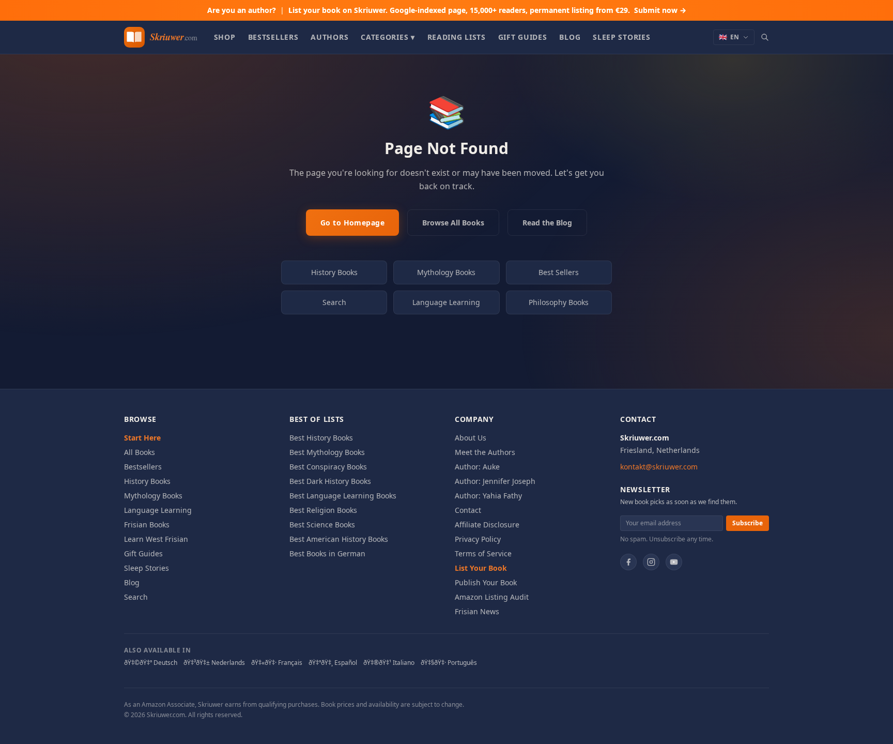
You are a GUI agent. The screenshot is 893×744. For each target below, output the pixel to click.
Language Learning (446, 302)
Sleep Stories (621, 37)
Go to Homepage (352, 222)
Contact (468, 510)
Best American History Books (338, 539)
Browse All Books (453, 222)
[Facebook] (628, 562)
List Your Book (481, 568)
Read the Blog (547, 222)
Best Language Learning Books (342, 495)
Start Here (142, 438)
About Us (470, 438)
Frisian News (477, 611)
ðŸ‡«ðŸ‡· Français (276, 663)
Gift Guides (522, 37)
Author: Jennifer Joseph (495, 481)
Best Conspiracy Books (328, 467)
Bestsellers (273, 37)
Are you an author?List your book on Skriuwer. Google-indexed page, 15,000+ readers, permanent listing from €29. (446, 10)
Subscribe (747, 523)
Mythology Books (446, 272)
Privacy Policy (478, 539)
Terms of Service (483, 553)
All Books (139, 452)
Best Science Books (322, 524)
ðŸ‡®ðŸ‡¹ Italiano (388, 663)
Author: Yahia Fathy (488, 495)
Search (334, 302)
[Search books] (765, 37)
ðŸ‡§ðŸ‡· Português (449, 663)
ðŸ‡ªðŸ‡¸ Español (333, 663)
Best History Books (321, 438)
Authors (329, 37)
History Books (334, 272)
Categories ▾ (387, 37)
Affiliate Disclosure (487, 524)
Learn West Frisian (156, 539)
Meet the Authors (485, 452)
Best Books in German (327, 553)
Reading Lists (456, 37)
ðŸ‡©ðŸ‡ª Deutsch (150, 663)
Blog (569, 37)
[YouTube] (674, 562)
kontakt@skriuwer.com (659, 467)
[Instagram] (651, 562)
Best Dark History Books (330, 481)
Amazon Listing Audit (492, 597)
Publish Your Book (486, 582)
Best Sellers (558, 272)
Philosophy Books (559, 302)
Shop (225, 37)
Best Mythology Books (327, 452)
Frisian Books (147, 524)
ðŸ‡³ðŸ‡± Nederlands (214, 663)
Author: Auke (477, 467)
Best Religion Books (323, 510)
